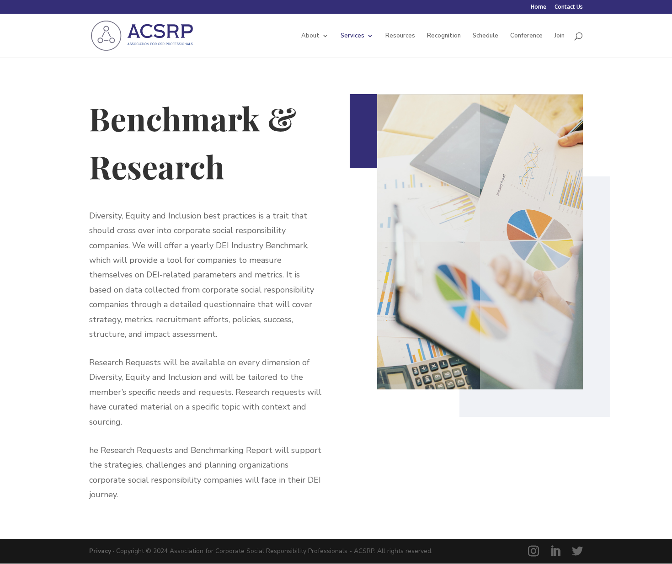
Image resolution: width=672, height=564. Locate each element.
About (310, 36)
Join (560, 36)
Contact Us (569, 7)
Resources (400, 36)
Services (352, 36)
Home (538, 7)
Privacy (100, 551)
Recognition (444, 36)
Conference (526, 36)
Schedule (485, 36)
